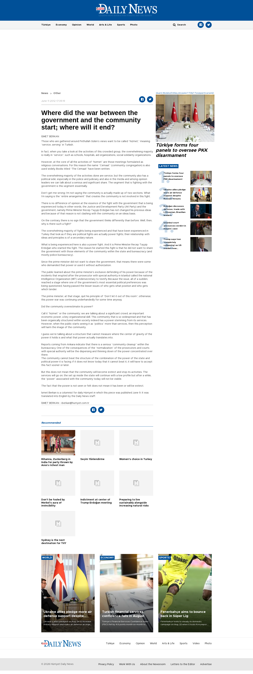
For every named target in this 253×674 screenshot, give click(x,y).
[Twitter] (208, 25)
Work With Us (127, 664)
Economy (61, 25)
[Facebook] (201, 25)
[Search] (174, 24)
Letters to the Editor (183, 664)
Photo (133, 25)
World (90, 25)
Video (196, 643)
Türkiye (46, 25)
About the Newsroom (153, 664)
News (44, 93)
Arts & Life (105, 25)
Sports (121, 25)
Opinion (76, 25)
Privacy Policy (106, 664)
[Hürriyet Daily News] (126, 10)
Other (57, 93)
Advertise (206, 664)
